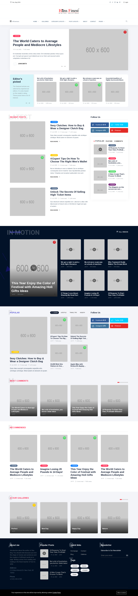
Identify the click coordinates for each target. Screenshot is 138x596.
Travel (74, 574)
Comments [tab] (118, 141)
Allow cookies (121, 592)
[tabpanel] (23, 400)
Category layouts (58, 21)
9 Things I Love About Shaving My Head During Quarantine (70, 295)
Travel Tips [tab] (73, 312)
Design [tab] (55, 312)
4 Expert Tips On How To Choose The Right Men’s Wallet (68, 160)
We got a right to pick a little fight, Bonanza (48, 79)
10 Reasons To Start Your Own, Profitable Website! (116, 150)
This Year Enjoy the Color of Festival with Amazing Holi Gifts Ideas (118, 79)
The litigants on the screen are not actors (116, 189)
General (75, 566)
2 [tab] (120, 382)
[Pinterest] (119, 2)
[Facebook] (110, 2)
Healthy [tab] (82, 312)
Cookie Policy (56, 592)
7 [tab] (126, 382)
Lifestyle (84, 570)
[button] (125, 2)
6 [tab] (127, 499)
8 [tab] (127, 382)
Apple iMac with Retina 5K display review (77, 366)
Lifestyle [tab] (63, 312)
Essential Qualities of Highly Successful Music (95, 79)
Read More (54, 141)
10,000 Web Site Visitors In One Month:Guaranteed (58, 366)
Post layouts (74, 21)
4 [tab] (122, 382)
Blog (72, 554)
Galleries (45, 21)
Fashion (75, 570)
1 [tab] (118, 382)
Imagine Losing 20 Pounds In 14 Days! (51, 470)
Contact (93, 21)
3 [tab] (121, 382)
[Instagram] (115, 2)
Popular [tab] (99, 141)
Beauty (84, 566)
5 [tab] (123, 382)
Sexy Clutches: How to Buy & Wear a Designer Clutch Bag (67, 127)
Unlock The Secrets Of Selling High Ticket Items (67, 193)
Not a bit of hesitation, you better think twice (115, 163)
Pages (101, 21)
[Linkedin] (117, 2)
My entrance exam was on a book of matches (72, 79)
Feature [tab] (109, 141)
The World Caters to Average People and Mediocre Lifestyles (22, 472)
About (85, 21)
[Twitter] (112, 2)
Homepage (74, 551)
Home (35, 21)
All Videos (123, 232)
